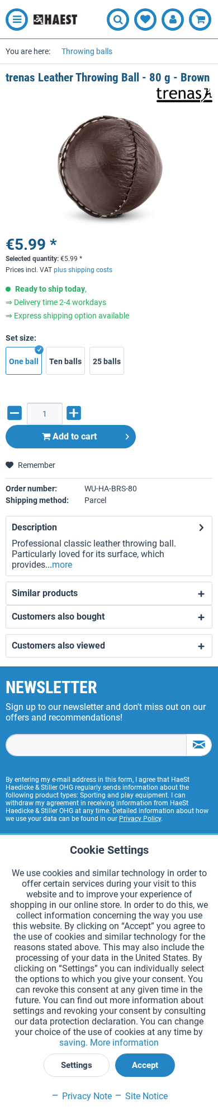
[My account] (173, 19)
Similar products (45, 593)
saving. (74, 1042)
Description (34, 527)
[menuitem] (14, 19)
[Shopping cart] (200, 19)
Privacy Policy (140, 819)
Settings (76, 1065)
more (62, 564)
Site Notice (145, 1096)
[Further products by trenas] (184, 95)
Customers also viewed (58, 645)
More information (124, 1042)
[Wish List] (145, 19)
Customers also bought (58, 616)
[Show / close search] (118, 19)
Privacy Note (86, 1096)
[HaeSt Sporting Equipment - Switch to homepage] (55, 19)
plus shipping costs (83, 270)
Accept (145, 1065)
